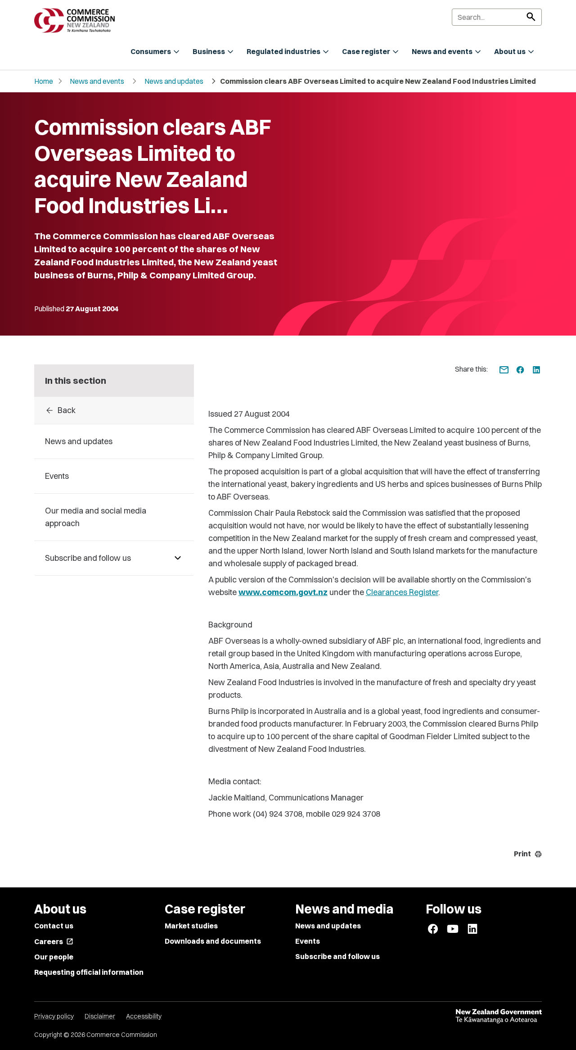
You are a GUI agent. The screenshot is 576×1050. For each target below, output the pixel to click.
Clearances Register (402, 592)
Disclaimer (100, 1016)
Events (307, 940)
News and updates (173, 81)
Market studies (191, 925)
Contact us (53, 925)
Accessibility (144, 1016)
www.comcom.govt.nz (283, 592)
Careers (53, 941)
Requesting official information (89, 972)
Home (43, 81)
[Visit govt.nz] (498, 1016)
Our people (53, 956)
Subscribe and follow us (337, 956)
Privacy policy (54, 1016)
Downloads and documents (213, 940)
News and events (97, 81)
